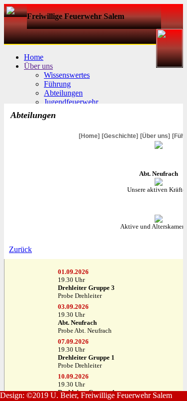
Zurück (20, 249)
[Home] (89, 136)
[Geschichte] (120, 136)
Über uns (38, 66)
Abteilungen (63, 93)
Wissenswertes (67, 75)
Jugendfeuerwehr (71, 102)
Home (33, 57)
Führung (57, 84)
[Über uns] (155, 136)
